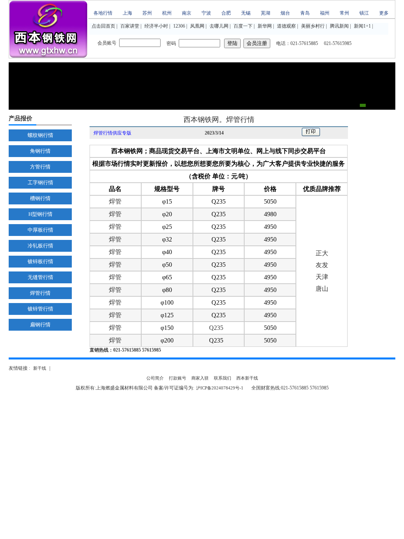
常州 (344, 13)
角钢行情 (40, 151)
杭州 (167, 13)
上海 (127, 13)
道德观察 (286, 26)
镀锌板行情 (40, 261)
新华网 (265, 26)
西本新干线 (247, 378)
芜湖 (265, 13)
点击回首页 (103, 26)
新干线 (39, 368)
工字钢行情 (40, 182)
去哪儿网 (218, 26)
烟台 (285, 13)
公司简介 (155, 378)
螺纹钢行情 (40, 135)
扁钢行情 (40, 325)
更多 (384, 13)
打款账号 (177, 378)
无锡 (246, 13)
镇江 (364, 13)
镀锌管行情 (40, 309)
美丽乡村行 (313, 26)
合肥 (226, 13)
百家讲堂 (129, 26)
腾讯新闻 (339, 26)
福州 (324, 13)
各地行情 (103, 13)
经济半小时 (156, 26)
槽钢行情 (40, 198)
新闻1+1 (362, 26)
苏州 (147, 13)
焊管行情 (40, 293)
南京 (186, 13)
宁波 (206, 13)
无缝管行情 (40, 277)
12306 (179, 26)
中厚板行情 (40, 230)
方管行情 (40, 167)
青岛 (305, 13)
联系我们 (222, 378)
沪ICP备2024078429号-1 (219, 388)
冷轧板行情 (40, 246)
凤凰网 (197, 26)
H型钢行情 (40, 214)
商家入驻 (200, 378)
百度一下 (243, 26)
